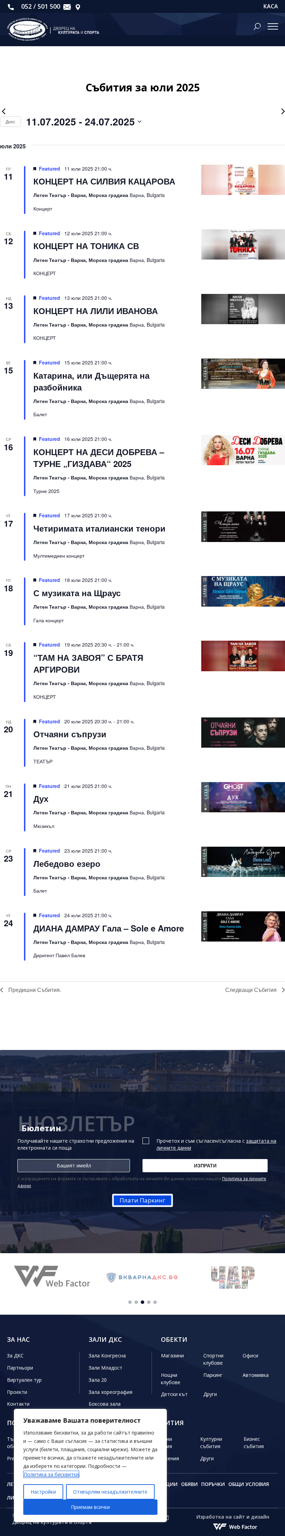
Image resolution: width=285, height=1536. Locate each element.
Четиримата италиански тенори (99, 528)
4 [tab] (148, 1302)
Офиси (250, 1355)
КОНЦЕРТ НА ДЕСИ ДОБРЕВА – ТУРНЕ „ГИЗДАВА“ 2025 (98, 457)
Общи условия (248, 1484)
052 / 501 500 (39, 6)
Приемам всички (90, 1507)
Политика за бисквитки (51, 1474)
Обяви (189, 1484)
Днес (10, 121)
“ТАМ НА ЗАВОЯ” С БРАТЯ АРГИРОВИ (88, 663)
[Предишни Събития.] (3, 111)
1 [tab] (130, 1302)
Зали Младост (105, 1367)
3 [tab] (142, 1302)
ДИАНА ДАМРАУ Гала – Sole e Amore (108, 928)
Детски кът (174, 1394)
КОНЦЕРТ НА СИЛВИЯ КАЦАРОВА (104, 181)
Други (210, 1394)
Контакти (18, 1404)
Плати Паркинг (142, 1200)
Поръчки (213, 1484)
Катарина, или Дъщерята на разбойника (91, 381)
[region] (90, 1465)
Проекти (17, 1392)
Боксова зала (105, 1404)
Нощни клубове (170, 1379)
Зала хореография (110, 1392)
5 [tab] (155, 1302)
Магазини (172, 1355)
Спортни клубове (213, 1359)
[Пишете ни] (67, 6)
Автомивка (256, 1375)
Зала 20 (98, 1380)
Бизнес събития (254, 1442)
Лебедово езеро (66, 863)
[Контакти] (78, 6)
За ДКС (15, 1355)
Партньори (20, 1367)
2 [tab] (136, 1302)
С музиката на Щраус (77, 593)
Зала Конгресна (107, 1355)
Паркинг (212, 1375)
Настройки (43, 1491)
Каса (270, 6)
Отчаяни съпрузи (69, 734)
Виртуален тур (24, 1380)
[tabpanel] (52, 1277)
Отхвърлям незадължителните (110, 1491)
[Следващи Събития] (282, 111)
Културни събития (211, 1442)
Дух (40, 798)
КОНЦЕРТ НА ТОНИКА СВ (86, 246)
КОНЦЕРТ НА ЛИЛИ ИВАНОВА (95, 311)
